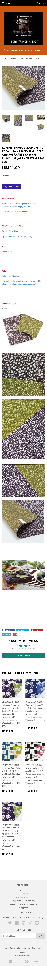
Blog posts (23, 907)
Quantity (5, 175)
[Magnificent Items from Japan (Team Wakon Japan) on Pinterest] (23, 923)
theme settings (38, 917)
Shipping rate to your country (23, 900)
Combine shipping (23, 897)
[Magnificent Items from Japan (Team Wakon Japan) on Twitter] (10, 923)
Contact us (23, 893)
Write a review (23, 655)
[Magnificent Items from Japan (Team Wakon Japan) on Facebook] (17, 923)
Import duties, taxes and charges (23, 904)
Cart (43, 3)
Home (4, 58)
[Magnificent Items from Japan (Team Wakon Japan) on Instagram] (37, 923)
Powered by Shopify (22, 955)
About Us (23, 890)
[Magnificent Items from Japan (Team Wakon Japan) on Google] (30, 923)
